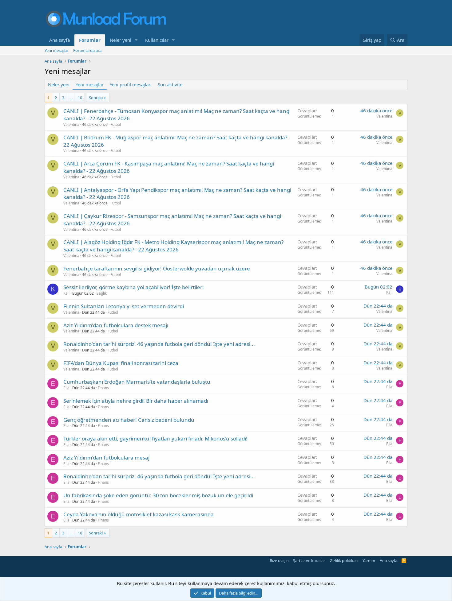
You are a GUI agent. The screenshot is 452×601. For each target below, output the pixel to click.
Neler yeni (120, 40)
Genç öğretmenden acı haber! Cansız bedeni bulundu (128, 419)
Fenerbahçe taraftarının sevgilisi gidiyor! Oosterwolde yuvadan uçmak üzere (156, 268)
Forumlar (90, 40)
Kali (66, 293)
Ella (66, 387)
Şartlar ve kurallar (309, 560)
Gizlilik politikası (344, 560)
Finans (103, 387)
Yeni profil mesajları (131, 84)
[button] (136, 40)
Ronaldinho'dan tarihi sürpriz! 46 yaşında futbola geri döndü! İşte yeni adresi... (159, 343)
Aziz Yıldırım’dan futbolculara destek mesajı (115, 325)
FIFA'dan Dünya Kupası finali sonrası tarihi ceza (120, 362)
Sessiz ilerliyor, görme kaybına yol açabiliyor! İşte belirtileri (133, 287)
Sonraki (96, 97)
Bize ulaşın (279, 560)
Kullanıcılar (157, 40)
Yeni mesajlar (56, 50)
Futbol (115, 124)
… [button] (71, 97)
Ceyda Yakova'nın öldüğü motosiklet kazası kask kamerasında (138, 514)
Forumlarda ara (87, 50)
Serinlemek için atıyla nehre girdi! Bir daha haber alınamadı (135, 400)
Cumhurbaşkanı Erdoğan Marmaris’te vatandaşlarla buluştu (136, 381)
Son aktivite (170, 84)
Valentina (71, 124)
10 (80, 97)
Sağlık (102, 293)
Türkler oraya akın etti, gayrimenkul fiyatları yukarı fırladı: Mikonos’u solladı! (155, 438)
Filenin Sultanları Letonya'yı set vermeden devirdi (123, 306)
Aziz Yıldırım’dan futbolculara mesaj (106, 457)
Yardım (369, 560)
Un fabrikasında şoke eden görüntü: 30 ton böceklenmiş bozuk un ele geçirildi (158, 495)
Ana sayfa (59, 40)
